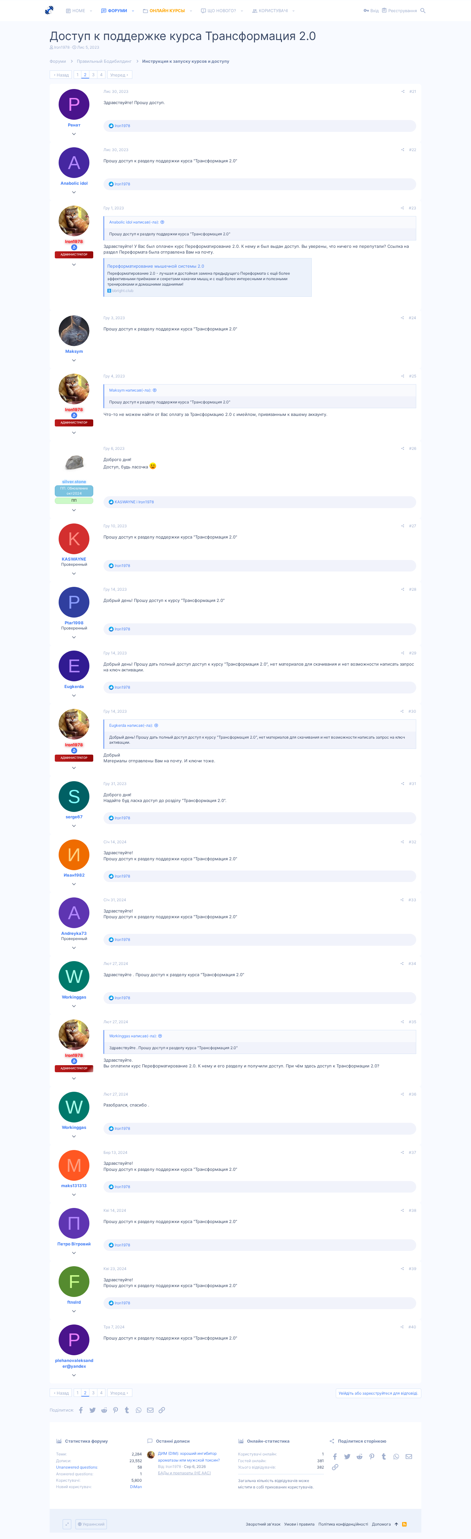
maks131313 (74, 1185)
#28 (412, 589)
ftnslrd (74, 1302)
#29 (412, 653)
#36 (412, 1094)
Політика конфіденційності (343, 1524)
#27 (412, 525)
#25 (412, 376)
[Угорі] (396, 1524)
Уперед (117, 74)
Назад (63, 74)
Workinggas (74, 997)
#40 (412, 1326)
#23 (412, 208)
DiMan (136, 1486)
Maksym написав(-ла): (130, 390)
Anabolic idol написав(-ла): (134, 222)
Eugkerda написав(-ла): (131, 725)
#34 (412, 963)
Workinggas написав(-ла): (133, 1035)
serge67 (74, 816)
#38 (412, 1210)
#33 (412, 899)
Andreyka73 (74, 933)
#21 (412, 91)
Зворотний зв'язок (263, 1524)
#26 (412, 448)
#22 (412, 149)
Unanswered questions (76, 1467)
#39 (412, 1268)
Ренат (74, 124)
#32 (412, 841)
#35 (412, 1021)
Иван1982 (74, 875)
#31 (412, 783)
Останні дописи (173, 1441)
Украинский (93, 1524)
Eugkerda (74, 686)
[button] (91, 11)
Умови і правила (299, 1524)
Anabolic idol (74, 183)
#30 (412, 711)
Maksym (74, 351)
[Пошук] (423, 11)
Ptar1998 (74, 622)
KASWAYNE (74, 559)
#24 (412, 317)
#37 (412, 1152)
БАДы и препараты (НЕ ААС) (184, 1472)
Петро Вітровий (74, 1243)
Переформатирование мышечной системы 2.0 (155, 266)
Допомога (381, 1524)
